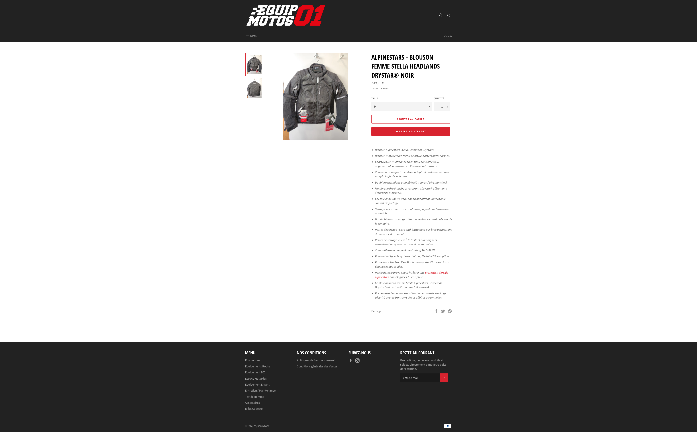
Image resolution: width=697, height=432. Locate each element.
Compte (448, 36)
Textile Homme (254, 397)
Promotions (252, 360)
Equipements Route (257, 366)
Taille (374, 98)
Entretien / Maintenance (260, 390)
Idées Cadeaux (254, 409)
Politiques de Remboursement (316, 360)
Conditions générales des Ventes (317, 366)
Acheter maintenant (411, 131)
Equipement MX (255, 372)
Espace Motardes (256, 378)
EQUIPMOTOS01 (262, 426)
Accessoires (252, 403)
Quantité (439, 98)
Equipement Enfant (257, 384)
